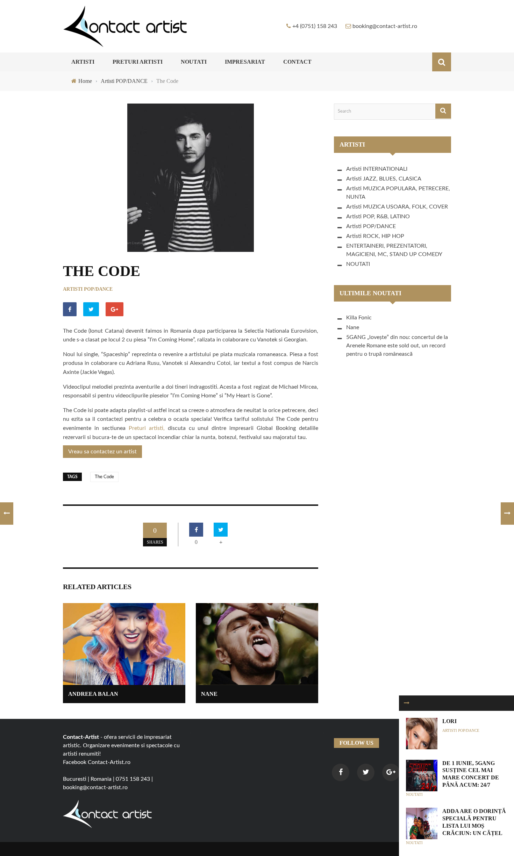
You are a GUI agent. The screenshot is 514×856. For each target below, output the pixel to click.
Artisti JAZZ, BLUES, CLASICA (383, 179)
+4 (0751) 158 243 (314, 26)
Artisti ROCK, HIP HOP (375, 236)
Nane (209, 694)
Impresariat (245, 62)
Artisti (82, 62)
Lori (449, 721)
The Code (104, 477)
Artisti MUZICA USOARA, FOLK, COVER (397, 207)
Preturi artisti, (147, 428)
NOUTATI (194, 62)
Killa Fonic (359, 317)
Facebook (74, 762)
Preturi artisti (138, 62)
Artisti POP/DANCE (88, 289)
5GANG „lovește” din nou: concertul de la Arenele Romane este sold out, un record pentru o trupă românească (397, 345)
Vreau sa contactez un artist (102, 451)
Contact (297, 62)
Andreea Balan (93, 694)
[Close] (406, 703)
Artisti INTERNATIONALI (376, 169)
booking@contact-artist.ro (384, 26)
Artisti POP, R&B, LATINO (378, 216)
